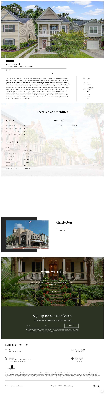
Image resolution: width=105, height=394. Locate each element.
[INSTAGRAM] (94, 386)
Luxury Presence (18, 386)
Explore (62, 230)
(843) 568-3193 (79, 351)
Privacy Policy (51, 331)
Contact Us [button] (52, 291)
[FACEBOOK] (98, 386)
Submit (71, 325)
